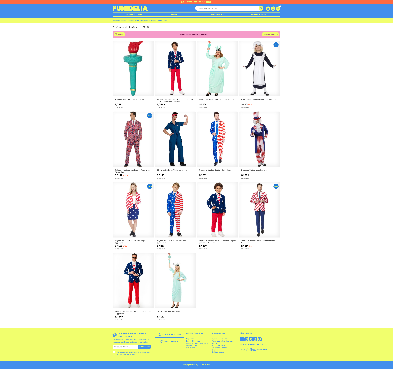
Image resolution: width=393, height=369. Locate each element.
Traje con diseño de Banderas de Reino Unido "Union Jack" (132, 171)
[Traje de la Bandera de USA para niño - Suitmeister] (175, 210)
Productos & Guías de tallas (197, 343)
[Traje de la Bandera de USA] (175, 68)
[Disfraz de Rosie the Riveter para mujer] (175, 139)
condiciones (146, 352)
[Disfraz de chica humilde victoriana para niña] (259, 68)
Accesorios (216, 14)
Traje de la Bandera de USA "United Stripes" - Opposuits (258, 242)
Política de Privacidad (220, 345)
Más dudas (190, 348)
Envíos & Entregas (193, 341)
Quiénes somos (218, 352)
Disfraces (175, 14)
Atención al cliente (171, 335)
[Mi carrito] (278, 8)
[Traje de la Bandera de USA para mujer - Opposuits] (133, 210)
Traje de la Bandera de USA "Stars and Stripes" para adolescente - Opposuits (175, 100)
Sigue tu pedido (171, 341)
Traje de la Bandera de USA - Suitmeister (215, 170)
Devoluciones (191, 345)
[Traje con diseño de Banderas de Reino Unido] (133, 139)
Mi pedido (190, 339)
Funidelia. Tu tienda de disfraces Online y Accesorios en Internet (130, 8)
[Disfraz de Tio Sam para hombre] (259, 139)
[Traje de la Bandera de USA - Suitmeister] (217, 139)
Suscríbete (144, 347)
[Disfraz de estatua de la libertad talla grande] (217, 68)
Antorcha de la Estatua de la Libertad (129, 99)
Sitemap (215, 350)
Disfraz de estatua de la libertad (169, 311)
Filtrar (120, 34)
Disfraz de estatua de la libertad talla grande (216, 99)
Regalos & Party (258, 14)
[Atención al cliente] (273, 8)
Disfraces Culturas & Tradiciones (138, 20)
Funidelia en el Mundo (220, 339)
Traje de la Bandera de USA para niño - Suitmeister (172, 242)
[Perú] (242, 339)
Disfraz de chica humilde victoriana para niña (259, 99)
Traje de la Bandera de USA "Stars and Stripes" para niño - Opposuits (217, 242)
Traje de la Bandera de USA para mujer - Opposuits (130, 242)
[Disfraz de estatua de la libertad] (175, 280)
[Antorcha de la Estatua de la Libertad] (133, 68)
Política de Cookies (219, 348)
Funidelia (116, 20)
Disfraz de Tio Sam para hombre (254, 170)
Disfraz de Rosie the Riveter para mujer (172, 170)
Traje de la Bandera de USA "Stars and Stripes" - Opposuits (133, 312)
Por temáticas (133, 14)
